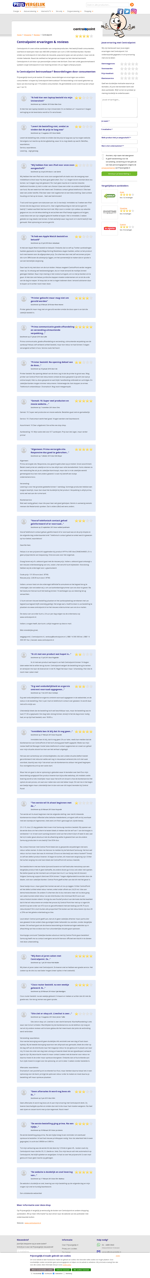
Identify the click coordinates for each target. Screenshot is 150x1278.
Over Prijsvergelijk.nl (70, 1245)
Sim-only (59, 11)
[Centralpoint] (84, 33)
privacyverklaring (108, 168)
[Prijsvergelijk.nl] (29, 7)
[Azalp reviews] (110, 201)
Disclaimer (66, 1252)
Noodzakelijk (37, 1273)
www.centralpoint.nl (33, 1223)
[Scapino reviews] (110, 233)
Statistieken (59, 1273)
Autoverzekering (30, 11)
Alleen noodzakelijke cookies (42, 1270)
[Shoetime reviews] (110, 217)
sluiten (118, 1256)
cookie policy (67, 1265)
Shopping (87, 11)
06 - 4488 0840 (111, 1246)
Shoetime (123, 208)
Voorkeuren (48, 1273)
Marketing (69, 1273)
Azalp (122, 192)
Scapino (123, 224)
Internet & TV (46, 11)
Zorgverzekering (73, 11)
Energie (16, 11)
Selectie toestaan (63, 1270)
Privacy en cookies (69, 1248)
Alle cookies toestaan (81, 1270)
